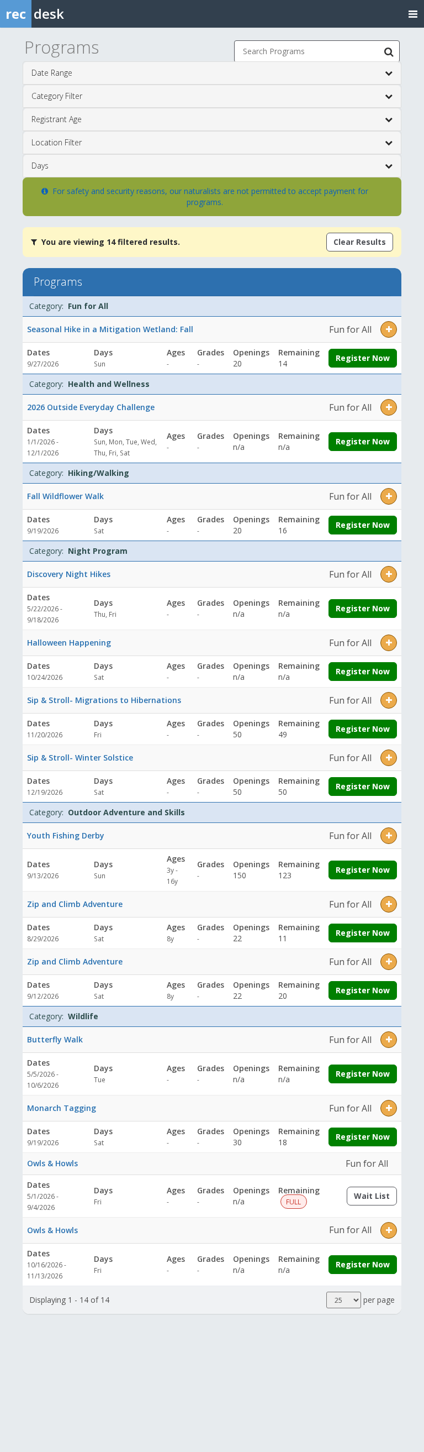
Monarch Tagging (61, 1108)
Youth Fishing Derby (65, 835)
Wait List (375, 1198)
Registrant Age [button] (56, 119)
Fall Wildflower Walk (65, 496)
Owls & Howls (52, 1163)
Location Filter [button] (56, 142)
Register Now (363, 358)
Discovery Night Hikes (68, 574)
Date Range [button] (51, 72)
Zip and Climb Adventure (75, 904)
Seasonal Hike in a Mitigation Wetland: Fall (110, 329)
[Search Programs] (389, 51)
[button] (388, 329)
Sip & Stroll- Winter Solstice (80, 757)
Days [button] (40, 165)
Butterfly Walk (55, 1039)
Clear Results (359, 242)
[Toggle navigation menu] (413, 13)
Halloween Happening (69, 642)
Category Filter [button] (56, 96)
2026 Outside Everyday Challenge (91, 407)
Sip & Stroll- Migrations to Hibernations (104, 700)
